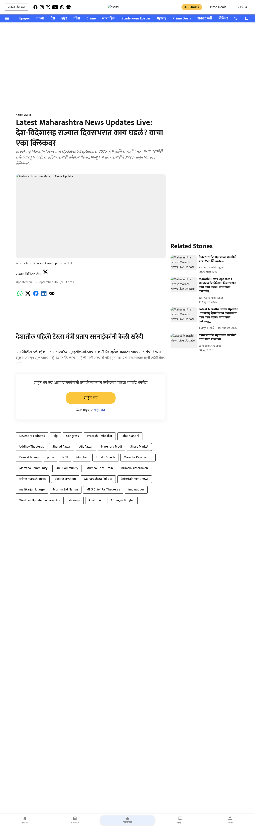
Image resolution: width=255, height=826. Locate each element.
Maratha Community (33, 468)
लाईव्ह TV (180, 822)
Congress (72, 436)
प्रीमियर (223, 18)
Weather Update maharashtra (39, 500)
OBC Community (67, 468)
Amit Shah (96, 500)
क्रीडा (77, 18)
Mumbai (81, 457)
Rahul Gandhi (130, 436)
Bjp (55, 436)
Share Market (139, 446)
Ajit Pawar (86, 446)
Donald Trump (29, 457)
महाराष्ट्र (161, 18)
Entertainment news (134, 479)
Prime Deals (217, 7)
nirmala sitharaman (134, 468)
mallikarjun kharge (32, 489)
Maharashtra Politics (98, 479)
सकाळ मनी (204, 18)
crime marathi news (32, 479)
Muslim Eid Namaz (65, 489)
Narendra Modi (111, 446)
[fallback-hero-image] (184, 262)
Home (25, 822)
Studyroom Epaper (136, 18)
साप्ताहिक (108, 18)
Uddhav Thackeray (31, 446)
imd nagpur (136, 489)
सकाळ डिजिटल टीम (28, 274)
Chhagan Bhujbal (122, 500)
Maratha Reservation (138, 457)
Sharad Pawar (61, 446)
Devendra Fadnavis (32, 436)
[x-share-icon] (28, 295)
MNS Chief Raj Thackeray (103, 489)
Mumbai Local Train (99, 468)
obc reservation (65, 479)
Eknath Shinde (105, 457)
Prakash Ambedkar (99, 436)
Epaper (24, 18)
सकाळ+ (230, 822)
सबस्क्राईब (193, 7)
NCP (65, 457)
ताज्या (40, 18)
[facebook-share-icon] (36, 295)
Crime (91, 18)
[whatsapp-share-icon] (20, 295)
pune (50, 457)
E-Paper (75, 822)
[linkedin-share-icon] (44, 295)
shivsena (74, 500)
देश (53, 18)
